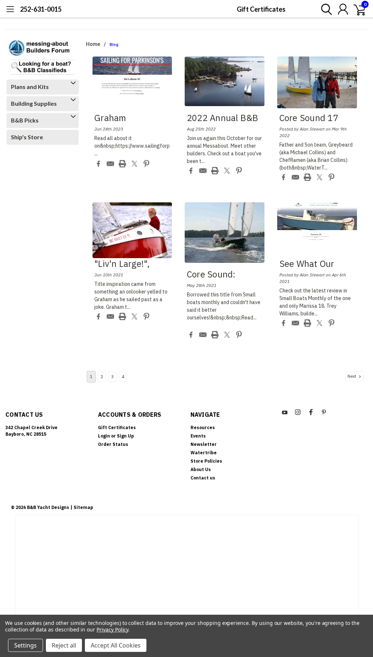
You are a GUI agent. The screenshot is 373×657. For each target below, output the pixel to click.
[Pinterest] (146, 163)
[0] (356, 9)
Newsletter (204, 444)
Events (198, 436)
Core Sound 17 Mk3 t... (308, 119)
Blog (114, 44)
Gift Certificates (261, 9)
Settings (25, 645)
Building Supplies (34, 103)
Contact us (203, 478)
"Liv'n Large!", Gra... (122, 265)
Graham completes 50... (125, 119)
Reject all (64, 645)
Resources (203, 427)
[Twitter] (134, 163)
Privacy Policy (112, 629)
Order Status (113, 444)
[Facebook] (98, 163)
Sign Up (125, 436)
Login (104, 436)
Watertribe (204, 452)
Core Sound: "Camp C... (211, 275)
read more (110, 153)
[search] (325, 9)
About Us (201, 469)
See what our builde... (306, 265)
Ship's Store (27, 136)
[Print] (122, 163)
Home (93, 44)
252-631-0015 (41, 9)
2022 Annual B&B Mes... (223, 119)
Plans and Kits (30, 86)
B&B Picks (25, 120)
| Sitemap (81, 507)
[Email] (110, 163)
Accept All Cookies (116, 645)
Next (352, 376)
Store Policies (206, 461)
